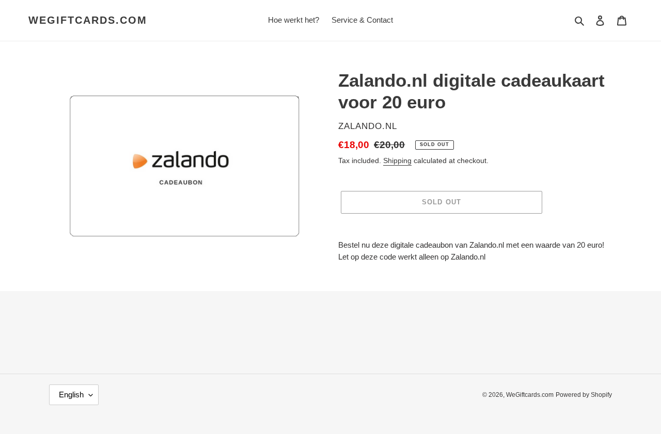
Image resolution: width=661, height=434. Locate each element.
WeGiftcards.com (87, 20)
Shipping (397, 160)
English (71, 394)
